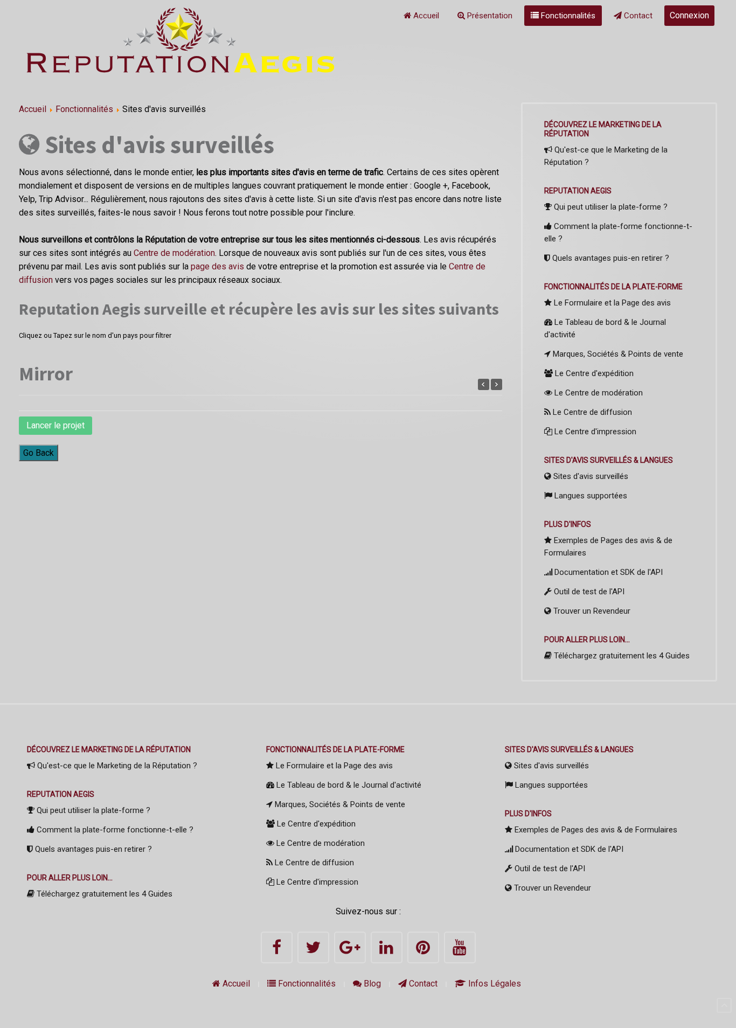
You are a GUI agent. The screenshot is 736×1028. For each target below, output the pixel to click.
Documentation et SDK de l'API (607, 572)
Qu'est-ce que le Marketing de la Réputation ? (606, 156)
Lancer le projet (55, 425)
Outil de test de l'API (588, 591)
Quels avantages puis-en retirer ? (609, 258)
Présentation (488, 15)
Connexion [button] (689, 15)
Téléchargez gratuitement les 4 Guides (621, 656)
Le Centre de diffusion (591, 412)
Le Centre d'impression (594, 431)
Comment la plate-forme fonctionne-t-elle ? (618, 232)
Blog (371, 983)
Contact (637, 15)
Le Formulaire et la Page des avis (611, 303)
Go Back (38, 453)
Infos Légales (493, 983)
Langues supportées (589, 496)
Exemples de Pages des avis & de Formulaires (608, 547)
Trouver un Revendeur (590, 611)
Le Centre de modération (597, 393)
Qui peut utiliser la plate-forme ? (610, 207)
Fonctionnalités (567, 15)
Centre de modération (174, 253)
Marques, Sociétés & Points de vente (617, 354)
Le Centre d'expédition (593, 373)
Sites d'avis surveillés (589, 476)
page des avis (217, 266)
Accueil (425, 15)
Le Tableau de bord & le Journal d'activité (605, 328)
